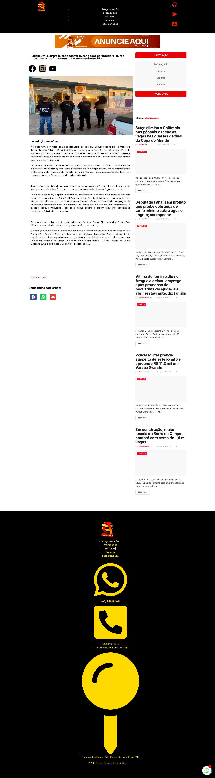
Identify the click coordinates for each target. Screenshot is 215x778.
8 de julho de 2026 (161, 144)
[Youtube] (52, 68)
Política (161, 84)
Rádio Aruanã (144, 297)
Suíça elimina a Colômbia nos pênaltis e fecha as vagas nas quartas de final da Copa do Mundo (158, 134)
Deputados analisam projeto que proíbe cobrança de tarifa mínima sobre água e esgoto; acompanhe (160, 208)
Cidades (160, 71)
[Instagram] (42, 68)
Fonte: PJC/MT (38, 277)
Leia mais (142, 190)
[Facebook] (32, 68)
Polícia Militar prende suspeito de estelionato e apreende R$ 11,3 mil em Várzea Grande (158, 361)
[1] (206, 772)
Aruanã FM (143, 144)
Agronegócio (161, 64)
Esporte (161, 77)
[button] (33, 297)
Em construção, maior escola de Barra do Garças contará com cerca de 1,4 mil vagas (160, 435)
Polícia (141, 304)
